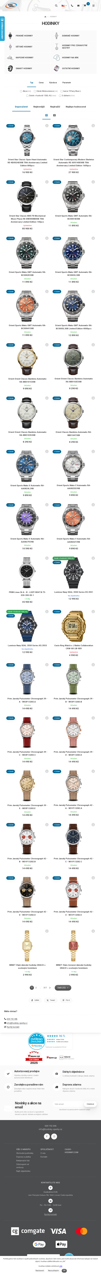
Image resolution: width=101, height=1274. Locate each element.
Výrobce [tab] (53, 82)
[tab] (46, 115)
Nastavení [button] (40, 1271)
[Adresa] (50, 1188)
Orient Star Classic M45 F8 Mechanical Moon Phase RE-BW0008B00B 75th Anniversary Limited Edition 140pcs (27, 219)
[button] (35, 1000)
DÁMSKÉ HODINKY (70, 36)
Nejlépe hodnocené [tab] (76, 106)
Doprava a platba (23, 1157)
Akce (27, 91)
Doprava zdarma (72, 1084)
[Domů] (10, 5)
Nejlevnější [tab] (39, 106)
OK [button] (64, 1271)
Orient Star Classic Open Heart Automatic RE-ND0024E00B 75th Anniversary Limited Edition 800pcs (27, 162)
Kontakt (44, 1157)
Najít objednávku (23, 1171)
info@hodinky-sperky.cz (17, 1023)
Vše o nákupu (23, 1149)
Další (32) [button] (62, 988)
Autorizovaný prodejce (26, 1071)
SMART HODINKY (24, 68)
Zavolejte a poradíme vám (28, 1084)
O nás (43, 1153)
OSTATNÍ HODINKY (71, 68)
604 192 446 (12, 1019)
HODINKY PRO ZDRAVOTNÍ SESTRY (74, 46)
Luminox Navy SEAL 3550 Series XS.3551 (73, 592)
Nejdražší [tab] (55, 106)
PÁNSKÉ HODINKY (24, 36)
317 (45, 988)
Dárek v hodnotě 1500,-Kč (42, 95)
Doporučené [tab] (21, 106)
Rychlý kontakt (13, 1027)
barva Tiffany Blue (72, 91)
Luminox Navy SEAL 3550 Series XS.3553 (27, 645)
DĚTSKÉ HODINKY (24, 47)
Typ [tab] (31, 82)
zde (60, 1266)
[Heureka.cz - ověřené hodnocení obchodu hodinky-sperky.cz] (50, 1041)
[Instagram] (54, 1136)
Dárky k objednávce (73, 1071)
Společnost (47, 1149)
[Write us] (50, 1210)
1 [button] (32, 988)
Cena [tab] (41, 82)
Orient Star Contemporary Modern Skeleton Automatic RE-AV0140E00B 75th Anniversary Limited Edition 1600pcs (73, 162)
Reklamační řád (22, 1160)
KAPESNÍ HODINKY (24, 57)
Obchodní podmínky (24, 1153)
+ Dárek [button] (11, 126)
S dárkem (68, 95)
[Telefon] (72, 5)
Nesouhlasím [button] (53, 1271)
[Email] (78, 5)
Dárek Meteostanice (47, 91)
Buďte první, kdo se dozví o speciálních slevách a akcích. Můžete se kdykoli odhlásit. (31, 1113)
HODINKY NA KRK (70, 57)
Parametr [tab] (66, 82)
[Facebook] (47, 1136)
